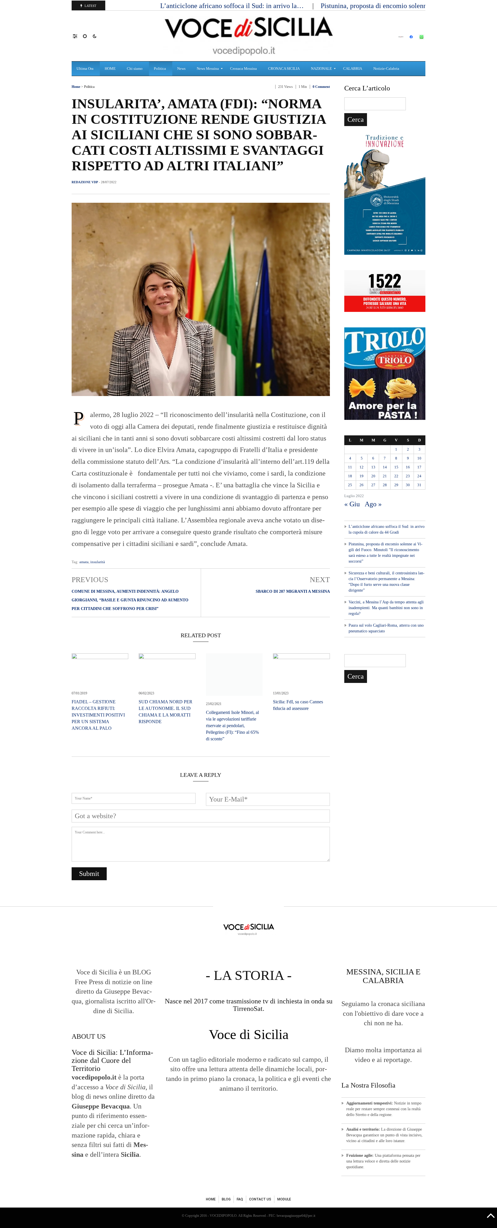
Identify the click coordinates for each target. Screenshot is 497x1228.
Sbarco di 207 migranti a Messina (293, 591)
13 (373, 467)
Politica (89, 87)
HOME (211, 1199)
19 (362, 476)
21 (385, 476)
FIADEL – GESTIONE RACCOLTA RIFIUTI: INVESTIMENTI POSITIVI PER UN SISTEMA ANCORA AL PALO (98, 715)
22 (396, 476)
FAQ (240, 1199)
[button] (78, 35)
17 (419, 467)
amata (84, 562)
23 (408, 476)
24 (419, 476)
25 (350, 485)
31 (419, 485)
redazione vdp (85, 182)
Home (76, 87)
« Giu (352, 504)
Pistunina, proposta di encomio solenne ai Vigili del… (397, 5)
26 (362, 485)
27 (373, 485)
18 (350, 476)
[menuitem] (86, 68)
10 (419, 458)
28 (385, 485)
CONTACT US (260, 1199)
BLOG (226, 1199)
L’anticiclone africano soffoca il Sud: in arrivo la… (232, 5)
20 (373, 476)
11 (350, 467)
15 (396, 467)
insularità (97, 562)
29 (396, 485)
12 (362, 467)
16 (408, 467)
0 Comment (321, 87)
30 (408, 485)
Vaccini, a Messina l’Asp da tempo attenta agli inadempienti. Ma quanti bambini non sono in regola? (386, 608)
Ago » (373, 504)
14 (385, 467)
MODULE (284, 1199)
